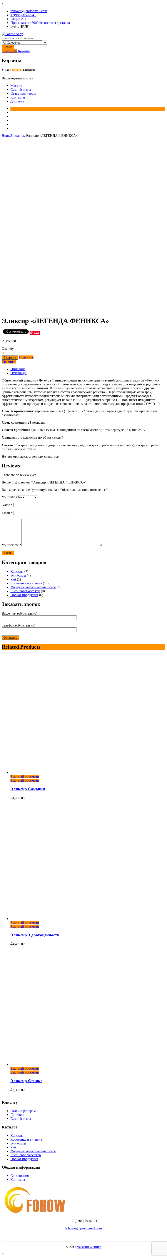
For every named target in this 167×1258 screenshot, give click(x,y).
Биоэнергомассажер (25, 591)
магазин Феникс (89, 1247)
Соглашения (19, 1175)
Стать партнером (23, 93)
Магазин (16, 85)
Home (6, 135)
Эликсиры (18, 135)
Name (7, 505)
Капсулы (16, 571)
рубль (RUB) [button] (19, 26)
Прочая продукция (24, 595)
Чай (13, 579)
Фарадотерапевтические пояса (33, 587)
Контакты (17, 97)
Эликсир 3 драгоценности (34, 935)
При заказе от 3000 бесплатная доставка (40, 23)
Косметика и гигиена (26, 583)
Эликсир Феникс (26, 1081)
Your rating (9, 497)
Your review (11, 545)
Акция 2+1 (18, 19)
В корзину (10, 357)
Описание (17, 369)
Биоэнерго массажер (25, 1155)
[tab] (87, 369)
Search (7, 47)
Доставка (17, 101)
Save (36, 332)
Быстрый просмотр (24, 776)
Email (7, 513)
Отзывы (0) (18, 373)
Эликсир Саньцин (27, 789)
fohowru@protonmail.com (28, 11)
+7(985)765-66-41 (23, 15)
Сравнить (26, 357)
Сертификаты (20, 89)
